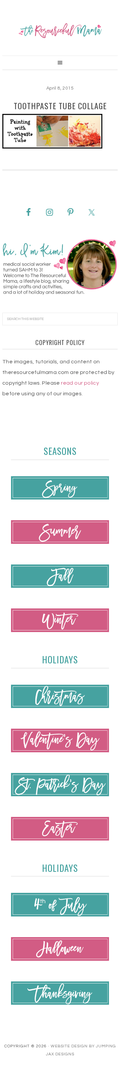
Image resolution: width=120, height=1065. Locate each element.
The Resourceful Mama (60, 31)
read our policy (80, 383)
